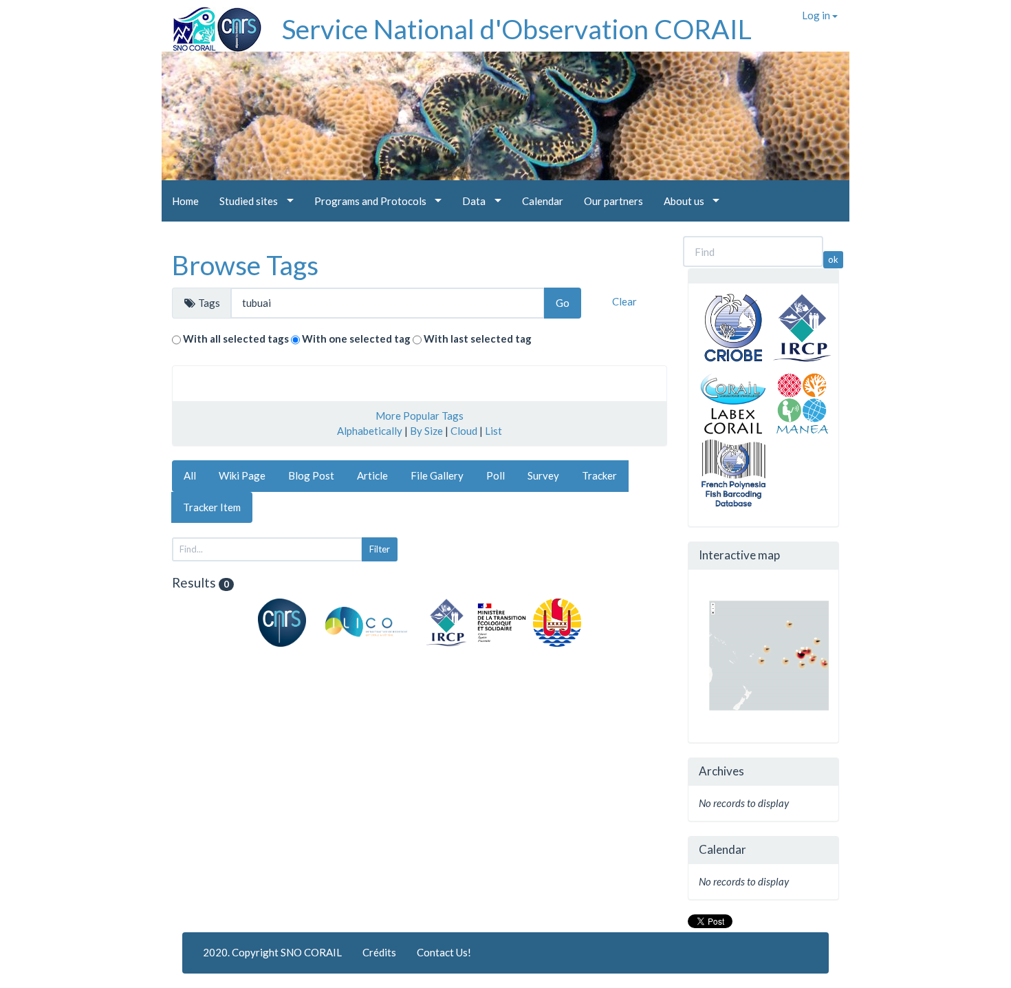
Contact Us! (444, 952)
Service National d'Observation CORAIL (517, 29)
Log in (817, 15)
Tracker (599, 475)
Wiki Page (242, 475)
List (493, 431)
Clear (624, 301)
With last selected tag (478, 338)
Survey (543, 475)
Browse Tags (245, 265)
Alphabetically (369, 431)
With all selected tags (236, 338)
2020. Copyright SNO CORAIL (272, 952)
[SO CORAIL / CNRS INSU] (211, 24)
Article (372, 475)
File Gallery (437, 475)
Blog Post (311, 475)
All (190, 475)
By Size (426, 431)
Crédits (379, 952)
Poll (495, 475)
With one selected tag (356, 338)
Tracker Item (212, 507)
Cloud (463, 431)
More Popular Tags (420, 415)
